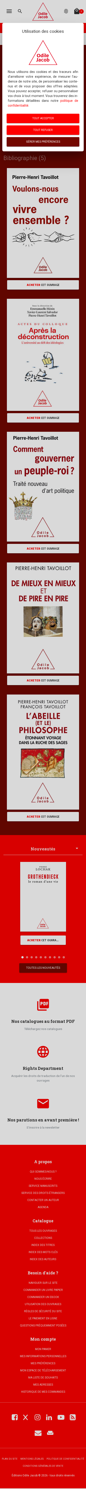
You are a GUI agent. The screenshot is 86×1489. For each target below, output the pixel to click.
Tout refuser (43, 130)
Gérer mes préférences (43, 141)
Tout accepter (43, 118)
